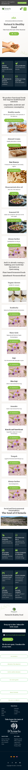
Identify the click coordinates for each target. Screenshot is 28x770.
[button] (14, 33)
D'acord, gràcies (22, 3)
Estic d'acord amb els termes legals (15, 635)
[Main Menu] (25, 9)
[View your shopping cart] (20, 9)
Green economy (20, 575)
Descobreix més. (5, 3)
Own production (20, 65)
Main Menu (14, 706)
